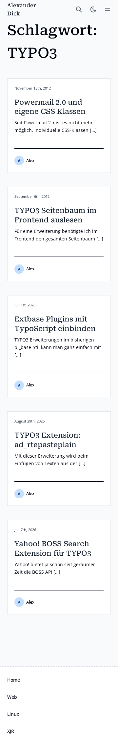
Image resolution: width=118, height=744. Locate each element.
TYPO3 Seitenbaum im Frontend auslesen (55, 215)
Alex (30, 160)
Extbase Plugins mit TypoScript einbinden (55, 324)
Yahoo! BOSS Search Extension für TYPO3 (52, 548)
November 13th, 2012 (32, 88)
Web (12, 697)
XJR (10, 731)
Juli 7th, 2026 (25, 529)
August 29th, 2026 (29, 421)
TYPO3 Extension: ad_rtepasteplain (47, 440)
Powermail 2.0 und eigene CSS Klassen (50, 107)
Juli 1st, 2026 (24, 305)
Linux (13, 714)
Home (13, 680)
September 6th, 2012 (31, 196)
